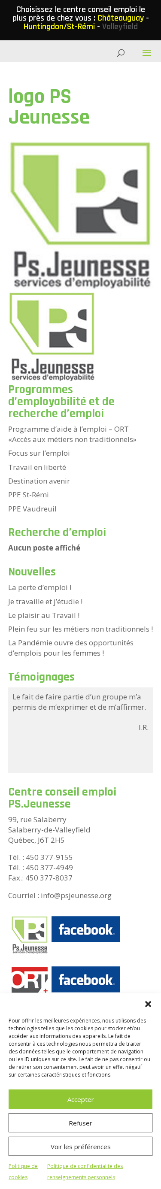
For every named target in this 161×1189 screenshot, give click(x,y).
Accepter (80, 1099)
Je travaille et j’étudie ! (45, 601)
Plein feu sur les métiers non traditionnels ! (80, 629)
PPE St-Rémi (28, 494)
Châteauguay (120, 18)
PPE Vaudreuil (32, 509)
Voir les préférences (81, 1146)
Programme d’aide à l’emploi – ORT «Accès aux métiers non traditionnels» (72, 434)
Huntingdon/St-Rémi (59, 26)
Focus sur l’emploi (39, 453)
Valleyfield (120, 26)
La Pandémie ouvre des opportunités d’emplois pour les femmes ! (71, 648)
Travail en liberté (37, 467)
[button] (148, 1004)
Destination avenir (39, 481)
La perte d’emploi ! (39, 587)
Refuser (80, 1123)
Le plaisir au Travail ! (43, 615)
